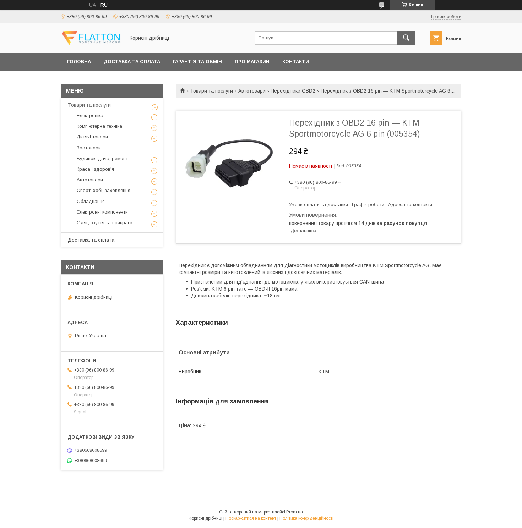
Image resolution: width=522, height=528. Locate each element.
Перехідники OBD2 (293, 91)
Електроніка (90, 115)
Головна (79, 61)
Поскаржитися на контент (250, 518)
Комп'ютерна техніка (99, 126)
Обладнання (91, 201)
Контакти (295, 61)
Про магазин (252, 61)
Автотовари (252, 91)
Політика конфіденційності (306, 518)
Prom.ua (294, 512)
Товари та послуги (211, 91)
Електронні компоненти (102, 212)
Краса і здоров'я (95, 169)
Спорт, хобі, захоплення (103, 190)
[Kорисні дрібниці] (91, 43)
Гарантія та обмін (197, 61)
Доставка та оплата (132, 61)
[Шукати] (406, 38)
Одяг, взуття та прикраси (105, 222)
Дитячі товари (92, 136)
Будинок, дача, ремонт (102, 158)
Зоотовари (89, 147)
